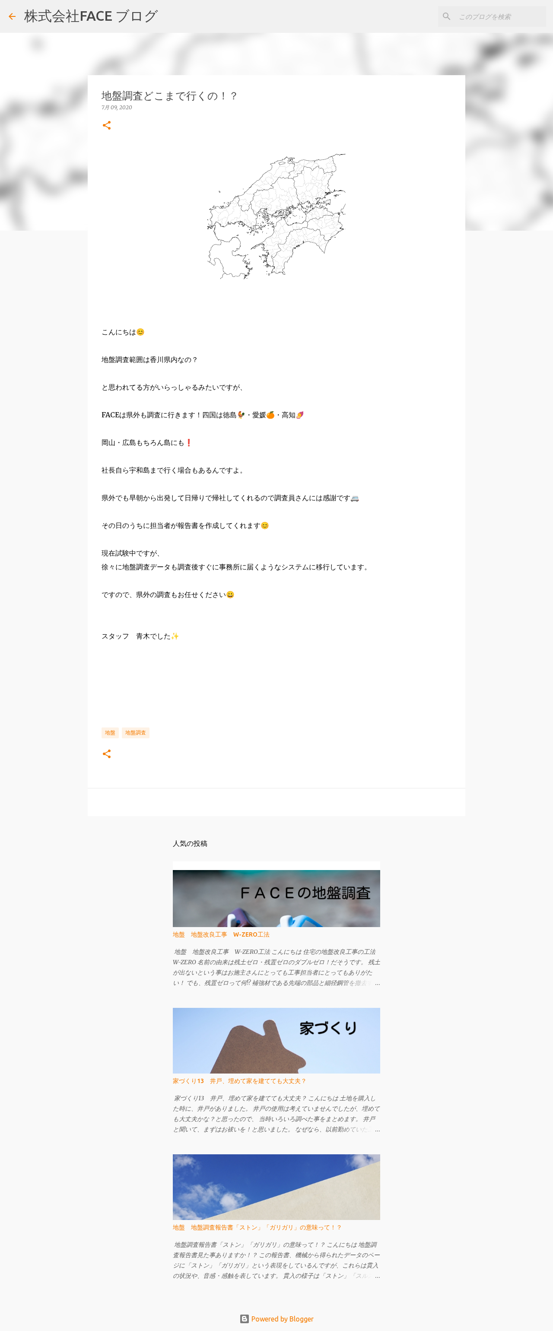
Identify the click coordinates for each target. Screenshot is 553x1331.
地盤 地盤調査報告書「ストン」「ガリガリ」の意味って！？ (257, 1227)
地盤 (110, 732)
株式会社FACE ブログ (91, 15)
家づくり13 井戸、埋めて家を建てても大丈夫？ (240, 1080)
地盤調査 (135, 732)
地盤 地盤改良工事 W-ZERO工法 (221, 934)
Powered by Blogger (282, 1319)
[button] (107, 126)
